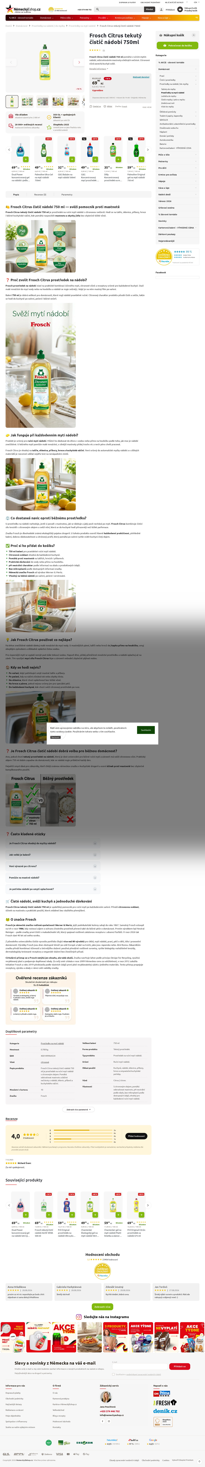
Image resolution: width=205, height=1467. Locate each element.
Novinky (162, 221)
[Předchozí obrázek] (11, 62)
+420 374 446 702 (110, 1411)
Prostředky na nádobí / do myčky (174, 84)
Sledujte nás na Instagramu (106, 1316)
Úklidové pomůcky (168, 111)
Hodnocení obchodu (102, 1254)
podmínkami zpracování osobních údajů (143, 1374)
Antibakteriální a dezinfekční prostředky (178, 124)
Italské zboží (164, 194)
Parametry (66, 194)
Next (147, 149)
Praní (162, 76)
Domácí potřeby (167, 136)
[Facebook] (102, 1421)
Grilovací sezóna (166, 207)
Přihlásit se (180, 1366)
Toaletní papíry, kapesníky (171, 115)
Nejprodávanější (166, 240)
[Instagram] (109, 1421)
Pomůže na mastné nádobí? (52, 877)
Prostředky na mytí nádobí (172, 92)
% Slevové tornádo (167, 214)
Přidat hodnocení (136, 1136)
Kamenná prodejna (61, 1398)
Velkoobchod (58, 1410)
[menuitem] (21, 18)
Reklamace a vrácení (14, 1410)
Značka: (121, 106)
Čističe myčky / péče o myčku (173, 99)
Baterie (163, 144)
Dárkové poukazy (167, 234)
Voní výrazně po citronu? (52, 866)
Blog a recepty (59, 1415)
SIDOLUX (164, 119)
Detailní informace (97, 68)
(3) (104, 50)
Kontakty (57, 1427)
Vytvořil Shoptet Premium (182, 1460)
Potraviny (163, 161)
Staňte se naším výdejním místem (20, 1427)
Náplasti (163, 131)
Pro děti (162, 167)
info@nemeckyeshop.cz (112, 1415)
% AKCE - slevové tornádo (171, 62)
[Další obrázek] (79, 62)
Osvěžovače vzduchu (169, 128)
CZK (195, 2)
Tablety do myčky (168, 89)
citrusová (45, 1062)
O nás (55, 1393)
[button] (52, 18)
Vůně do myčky (167, 106)
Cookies (165, 1460)
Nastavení (55, 737)
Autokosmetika (166, 140)
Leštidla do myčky (168, 96)
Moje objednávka (13, 1415)
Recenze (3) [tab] (40, 194)
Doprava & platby (127, 2)
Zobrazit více (102, 1306)
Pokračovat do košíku (180, 45)
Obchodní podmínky (150, 2)
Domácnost (164, 69)
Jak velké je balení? (52, 854)
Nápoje (162, 181)
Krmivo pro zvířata (167, 174)
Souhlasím (146, 730)
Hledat (149, 9)
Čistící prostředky (167, 80)
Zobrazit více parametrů (77, 1109)
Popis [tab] (16, 194)
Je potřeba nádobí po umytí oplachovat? (52, 889)
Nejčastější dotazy (174, 2)
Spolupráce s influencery (16, 1421)
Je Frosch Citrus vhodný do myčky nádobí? (52, 843)
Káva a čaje (163, 187)
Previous (9, 149)
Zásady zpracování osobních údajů (124, 1460)
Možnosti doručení (141, 77)
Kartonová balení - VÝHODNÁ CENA (175, 148)
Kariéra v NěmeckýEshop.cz (65, 1404)
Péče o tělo (164, 154)
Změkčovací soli (167, 103)
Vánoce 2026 (164, 201)
